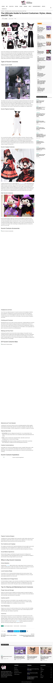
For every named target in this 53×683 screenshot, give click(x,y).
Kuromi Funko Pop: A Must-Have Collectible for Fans (40, 128)
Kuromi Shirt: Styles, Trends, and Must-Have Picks (40, 122)
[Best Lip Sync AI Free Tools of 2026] (7, 650)
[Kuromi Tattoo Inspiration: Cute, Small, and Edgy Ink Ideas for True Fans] (48, 36)
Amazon (8, 565)
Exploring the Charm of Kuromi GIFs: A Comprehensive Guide (40, 108)
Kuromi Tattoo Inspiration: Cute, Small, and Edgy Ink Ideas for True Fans (41, 37)
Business (37, 99)
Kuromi (18, 621)
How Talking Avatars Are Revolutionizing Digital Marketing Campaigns (41, 67)
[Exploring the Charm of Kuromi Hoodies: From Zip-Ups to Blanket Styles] (49, 114)
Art (37, 50)
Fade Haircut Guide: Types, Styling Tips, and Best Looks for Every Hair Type (41, 89)
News (38, 72)
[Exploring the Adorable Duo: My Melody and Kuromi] (49, 155)
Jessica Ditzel (21, 183)
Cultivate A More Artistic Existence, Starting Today (40, 52)
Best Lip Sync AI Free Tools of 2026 (6, 657)
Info (28, 667)
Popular (37, 126)
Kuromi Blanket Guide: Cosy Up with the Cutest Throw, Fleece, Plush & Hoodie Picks (41, 29)
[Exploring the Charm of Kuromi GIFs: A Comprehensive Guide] (49, 108)
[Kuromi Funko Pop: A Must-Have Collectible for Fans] (49, 128)
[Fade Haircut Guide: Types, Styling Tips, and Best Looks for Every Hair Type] (48, 89)
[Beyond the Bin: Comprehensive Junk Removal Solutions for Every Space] (48, 74)
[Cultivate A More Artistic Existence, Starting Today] (48, 52)
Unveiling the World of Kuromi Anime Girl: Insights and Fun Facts (26, 636)
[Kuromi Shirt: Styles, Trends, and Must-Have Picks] (49, 122)
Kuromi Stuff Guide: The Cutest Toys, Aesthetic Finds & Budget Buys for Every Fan (41, 59)
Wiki (38, 26)
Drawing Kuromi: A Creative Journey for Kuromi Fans (40, 142)
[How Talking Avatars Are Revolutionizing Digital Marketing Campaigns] (48, 67)
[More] (27, 631)
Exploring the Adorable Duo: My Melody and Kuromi (40, 155)
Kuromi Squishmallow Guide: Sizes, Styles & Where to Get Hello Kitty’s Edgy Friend (41, 82)
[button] (50, 7)
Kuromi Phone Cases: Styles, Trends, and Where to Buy (40, 101)
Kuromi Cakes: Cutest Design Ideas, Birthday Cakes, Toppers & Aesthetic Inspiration (41, 45)
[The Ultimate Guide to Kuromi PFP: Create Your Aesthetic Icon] (49, 149)
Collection (38, 112)
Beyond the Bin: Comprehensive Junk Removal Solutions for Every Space (41, 75)
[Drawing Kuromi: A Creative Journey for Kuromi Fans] (49, 142)
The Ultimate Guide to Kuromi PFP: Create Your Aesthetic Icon (40, 149)
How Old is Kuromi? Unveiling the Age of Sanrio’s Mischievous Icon (32, 678)
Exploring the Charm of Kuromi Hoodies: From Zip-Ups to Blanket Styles (40, 115)
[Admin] (3, 18)
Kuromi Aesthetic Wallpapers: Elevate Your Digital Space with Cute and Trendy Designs (41, 135)
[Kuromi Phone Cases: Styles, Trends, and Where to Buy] (49, 101)
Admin (6, 18)
